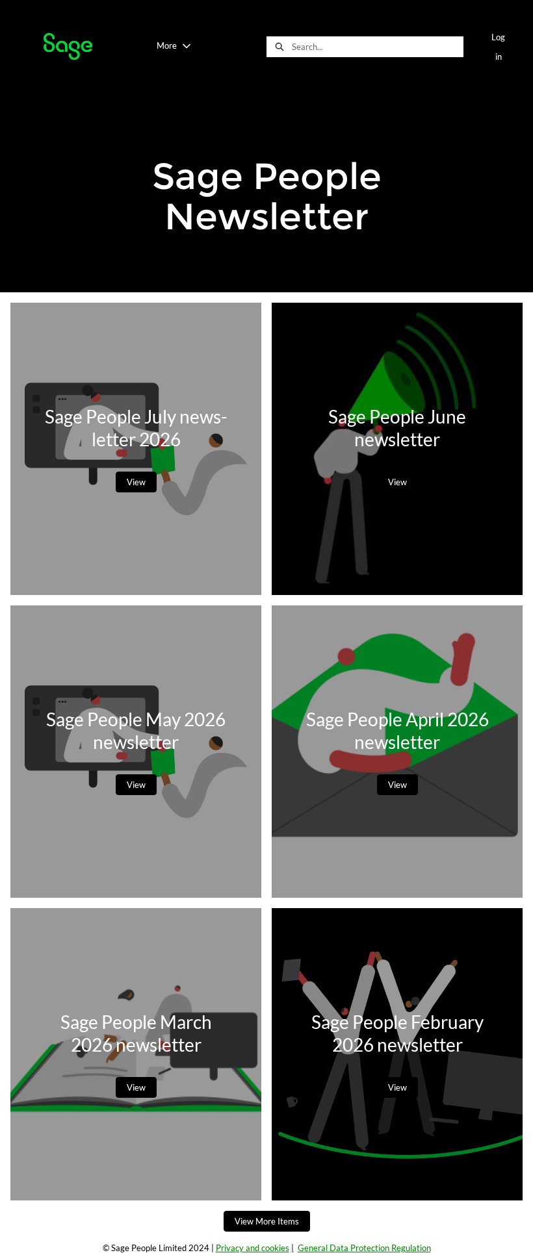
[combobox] (377, 47)
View (136, 482)
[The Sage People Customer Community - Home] (68, 46)
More (167, 45)
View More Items (267, 1221)
